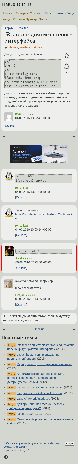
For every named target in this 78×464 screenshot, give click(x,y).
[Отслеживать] (67, 66)
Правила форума (27, 443)
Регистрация (54, 13)
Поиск (43, 19)
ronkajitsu (21, 187)
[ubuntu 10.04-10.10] (30, 413)
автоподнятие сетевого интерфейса (38, 37)
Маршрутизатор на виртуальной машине (44, 364)
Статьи (35, 13)
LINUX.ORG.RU (18, 4)
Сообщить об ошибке (15, 446)
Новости (7, 13)
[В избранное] (67, 55)
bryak (18, 113)
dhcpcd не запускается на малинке (40, 387)
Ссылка (10, 125)
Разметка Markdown (49, 443)
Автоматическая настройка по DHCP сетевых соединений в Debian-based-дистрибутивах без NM (37, 378)
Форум (6, 19)
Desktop (23, 28)
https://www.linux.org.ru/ (16, 450)
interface (24, 47)
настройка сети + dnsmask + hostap (40, 393)
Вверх (69, 443)
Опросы (19, 19)
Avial (18, 258)
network (37, 47)
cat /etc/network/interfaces (33, 398)
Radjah (20, 295)
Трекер (31, 19)
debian (13, 47)
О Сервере (9, 443)
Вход (70, 13)
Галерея (22, 13)
